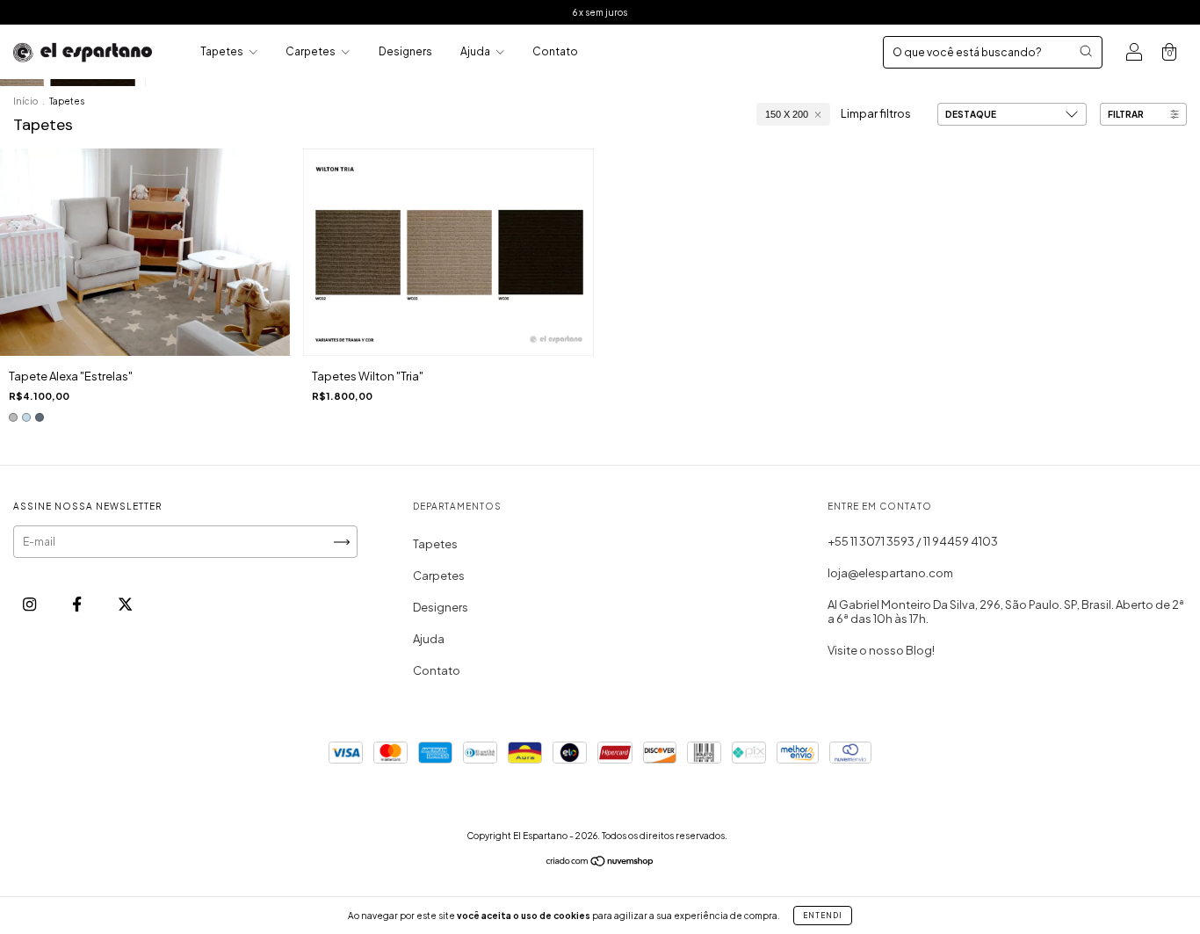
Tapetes (222, 51)
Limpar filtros (876, 113)
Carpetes (311, 51)
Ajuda (476, 51)
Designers (405, 51)
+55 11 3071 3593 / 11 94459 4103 (913, 541)
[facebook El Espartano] (78, 604)
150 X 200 (786, 114)
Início (25, 101)
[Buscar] (1086, 51)
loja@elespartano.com (890, 573)
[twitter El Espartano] (125, 604)
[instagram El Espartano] (30, 604)
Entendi (822, 915)
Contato (555, 51)
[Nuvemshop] (600, 863)
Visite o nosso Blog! (881, 650)
